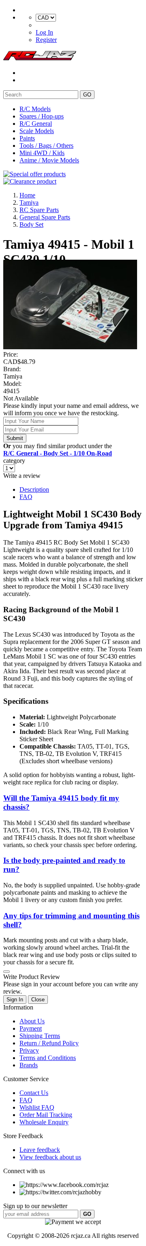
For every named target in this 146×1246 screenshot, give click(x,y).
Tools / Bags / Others (46, 145)
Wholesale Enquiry (44, 1122)
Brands (28, 1065)
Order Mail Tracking (45, 1114)
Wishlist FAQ (36, 1107)
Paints (27, 138)
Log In (44, 32)
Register (46, 39)
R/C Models (35, 108)
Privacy (29, 1050)
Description (34, 489)
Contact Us (33, 1092)
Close (38, 999)
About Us (32, 1021)
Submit (14, 438)
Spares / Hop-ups (41, 116)
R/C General (35, 123)
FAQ (25, 496)
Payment (30, 1028)
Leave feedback (39, 1149)
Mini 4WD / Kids (41, 152)
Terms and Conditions (47, 1057)
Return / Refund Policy (49, 1043)
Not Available (21, 398)
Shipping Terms (39, 1035)
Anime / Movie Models (49, 160)
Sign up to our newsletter (35, 1205)
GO (87, 95)
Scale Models (36, 130)
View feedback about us (50, 1157)
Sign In (14, 999)
